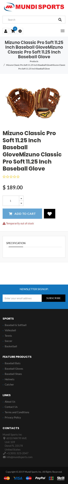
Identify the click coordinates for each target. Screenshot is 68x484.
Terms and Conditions (17, 412)
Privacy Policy (13, 417)
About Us (10, 401)
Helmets (9, 379)
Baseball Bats (13, 363)
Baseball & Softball (16, 325)
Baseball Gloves (14, 368)
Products (34, 61)
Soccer (8, 340)
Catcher (9, 384)
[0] (13, 31)
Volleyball (10, 330)
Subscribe (53, 298)
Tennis (8, 335)
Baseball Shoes (13, 373)
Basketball (11, 346)
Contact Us (11, 406)
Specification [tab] (15, 243)
